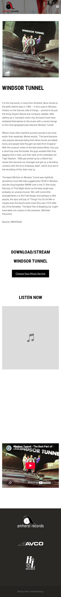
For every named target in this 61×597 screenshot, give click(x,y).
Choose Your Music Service (30, 273)
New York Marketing (34, 591)
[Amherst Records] (10, 6)
